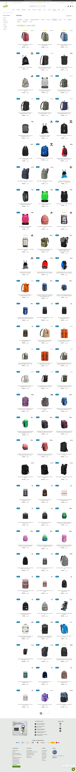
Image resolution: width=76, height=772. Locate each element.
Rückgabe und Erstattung (16, 757)
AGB (13, 756)
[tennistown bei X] (60, 726)
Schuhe (4, 19)
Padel (29, 9)
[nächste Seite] (49, 713)
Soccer (44, 9)
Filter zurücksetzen (20, 25)
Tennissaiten (44, 751)
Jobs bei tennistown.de (30, 754)
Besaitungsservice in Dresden (32, 751)
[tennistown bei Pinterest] (60, 731)
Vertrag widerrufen (16, 766)
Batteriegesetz (14, 764)
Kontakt (13, 751)
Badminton (24, 9)
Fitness (49, 9)
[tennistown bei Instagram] (60, 724)
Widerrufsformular (15, 758)
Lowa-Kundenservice (16, 761)
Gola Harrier (44, 756)
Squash (18, 9)
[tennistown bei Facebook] (60, 729)
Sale (63, 9)
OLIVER (43, 758)
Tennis (13, 9)
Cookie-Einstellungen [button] (16, 763)
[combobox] (19, 19)
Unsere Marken (44, 750)
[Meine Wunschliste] (70, 6)
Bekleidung (5, 20)
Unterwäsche (5, 22)
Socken (4, 24)
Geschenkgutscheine (30, 753)
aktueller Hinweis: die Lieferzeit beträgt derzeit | (38, 0)
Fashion (54, 9)
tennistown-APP (29, 757)
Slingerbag (44, 753)
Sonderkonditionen (15, 760)
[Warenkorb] (72, 6)
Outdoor (39, 9)
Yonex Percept (44, 754)
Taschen (5, 26)
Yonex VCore (44, 760)
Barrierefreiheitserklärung (17, 754)
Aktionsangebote (29, 750)
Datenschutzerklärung (16, 753)
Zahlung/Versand (15, 750)
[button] (68, 6)
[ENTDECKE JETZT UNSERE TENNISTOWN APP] (19, 735)
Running (34, 9)
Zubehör (4, 29)
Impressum (29, 756)
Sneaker (4, 17)
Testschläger (44, 757)
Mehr (59, 9)
